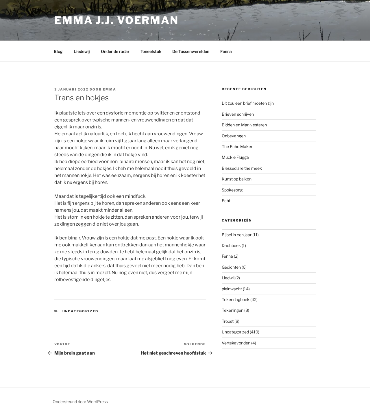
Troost (228, 321)
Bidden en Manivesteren (244, 124)
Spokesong (232, 189)
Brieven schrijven (238, 114)
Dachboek (231, 245)
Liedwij (228, 277)
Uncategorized (80, 311)
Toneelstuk (150, 51)
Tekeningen (232, 310)
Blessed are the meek (242, 168)
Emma (109, 89)
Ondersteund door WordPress (80, 401)
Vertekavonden (236, 342)
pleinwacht (232, 288)
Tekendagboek (235, 299)
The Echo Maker (237, 146)
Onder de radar (115, 51)
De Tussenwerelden (190, 51)
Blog (58, 51)
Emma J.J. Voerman (116, 20)
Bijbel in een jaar (236, 234)
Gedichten (231, 267)
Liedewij (82, 51)
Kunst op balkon (236, 178)
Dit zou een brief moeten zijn (248, 103)
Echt (226, 200)
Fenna (226, 51)
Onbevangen (234, 135)
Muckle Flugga (235, 157)
